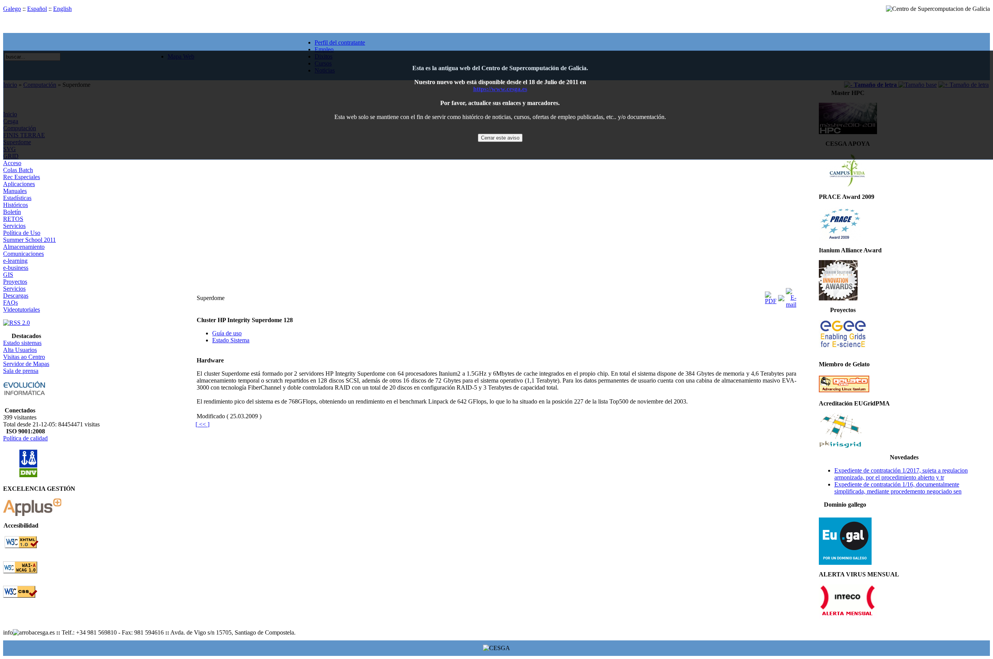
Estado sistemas (22, 343)
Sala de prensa (20, 370)
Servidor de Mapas (26, 364)
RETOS (13, 219)
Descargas (15, 295)
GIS (8, 274)
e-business (15, 267)
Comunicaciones (23, 253)
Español (37, 8)
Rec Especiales (21, 177)
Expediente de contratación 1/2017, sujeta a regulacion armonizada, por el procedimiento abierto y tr (901, 474)
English (62, 8)
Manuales (15, 191)
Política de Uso (21, 232)
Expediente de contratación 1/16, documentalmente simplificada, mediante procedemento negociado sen (898, 488)
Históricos (15, 205)
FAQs (10, 302)
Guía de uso (227, 333)
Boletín (12, 212)
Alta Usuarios (20, 350)
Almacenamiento (24, 246)
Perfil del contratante (340, 42)
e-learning (15, 260)
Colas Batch (18, 170)
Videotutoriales (21, 309)
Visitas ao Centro (24, 357)
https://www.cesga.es (500, 89)
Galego (12, 8)
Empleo (324, 49)
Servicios (14, 226)
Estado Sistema (230, 340)
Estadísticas (17, 198)
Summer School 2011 (29, 239)
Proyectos (15, 281)
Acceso (12, 163)
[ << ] (202, 424)
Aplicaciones (19, 184)
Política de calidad (25, 438)
